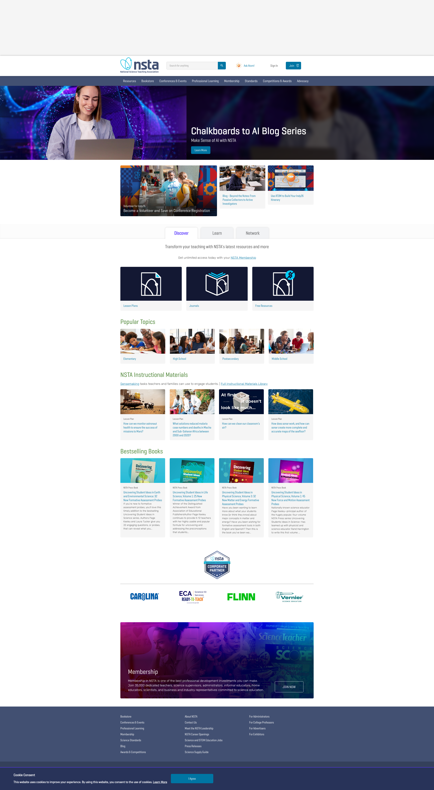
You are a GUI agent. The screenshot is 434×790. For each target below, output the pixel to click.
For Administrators (259, 716)
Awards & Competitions (133, 752)
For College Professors (261, 722)
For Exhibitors (256, 734)
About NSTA (191, 716)
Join (291, 66)
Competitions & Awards (277, 81)
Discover (181, 233)
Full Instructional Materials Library (244, 384)
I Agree (192, 779)
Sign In (274, 66)
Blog (122, 746)
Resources (129, 81)
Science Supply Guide (197, 752)
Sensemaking (129, 384)
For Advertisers (257, 728)
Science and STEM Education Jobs (203, 740)
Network (253, 233)
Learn (217, 233)
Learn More (201, 150)
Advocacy (303, 81)
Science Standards (130, 740)
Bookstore (147, 81)
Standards (251, 81)
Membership (231, 81)
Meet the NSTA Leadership (199, 728)
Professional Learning (205, 81)
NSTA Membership (243, 258)
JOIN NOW (289, 687)
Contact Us (191, 722)
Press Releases (193, 746)
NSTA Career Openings (197, 734)
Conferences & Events (172, 81)
